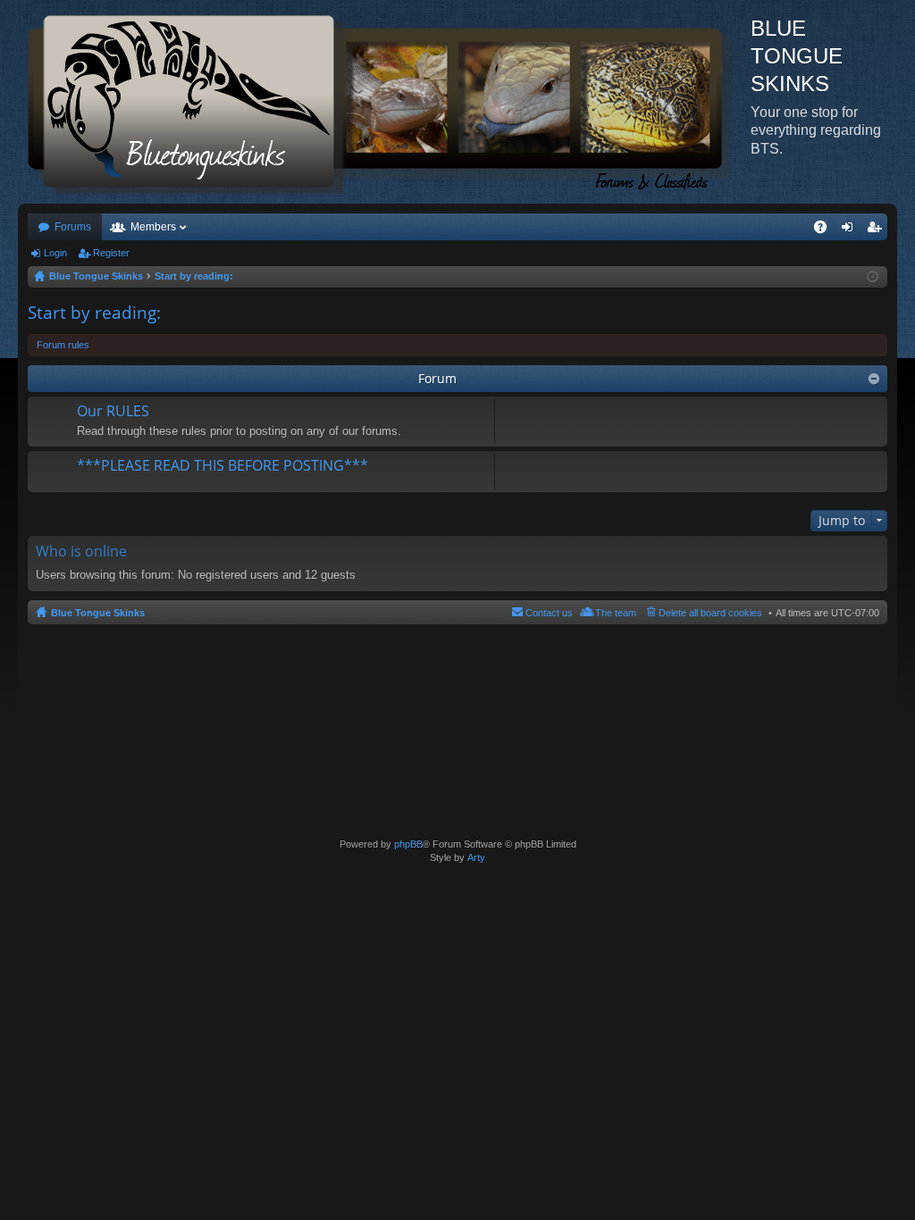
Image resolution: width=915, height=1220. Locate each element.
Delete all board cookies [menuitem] (710, 612)
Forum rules (63, 344)
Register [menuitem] (877, 230)
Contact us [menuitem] (549, 612)
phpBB (408, 844)
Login (55, 252)
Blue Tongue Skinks (98, 612)
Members (153, 227)
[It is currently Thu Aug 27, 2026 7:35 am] (872, 277)
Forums (73, 227)
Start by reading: (94, 312)
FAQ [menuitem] (826, 230)
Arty (476, 857)
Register (111, 252)
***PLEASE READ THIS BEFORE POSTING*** (222, 466)
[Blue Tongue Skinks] (384, 102)
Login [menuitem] (850, 230)
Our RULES (113, 412)
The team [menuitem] (615, 612)
